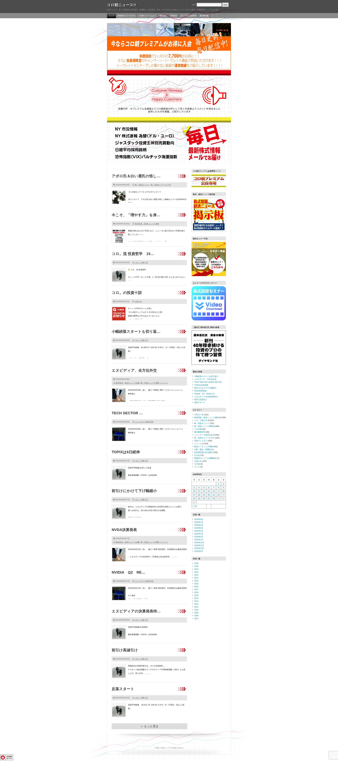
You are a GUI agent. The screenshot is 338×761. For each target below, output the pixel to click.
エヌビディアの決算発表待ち (206, 397)
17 (194, 495)
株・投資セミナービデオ (161, 185)
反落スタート (123, 689)
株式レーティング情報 (203, 446)
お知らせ (138, 301)
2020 (196, 581)
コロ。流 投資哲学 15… (133, 254)
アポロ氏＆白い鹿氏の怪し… (136, 176)
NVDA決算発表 (124, 530)
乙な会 (197, 455)
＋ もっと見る (149, 726)
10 (194, 491)
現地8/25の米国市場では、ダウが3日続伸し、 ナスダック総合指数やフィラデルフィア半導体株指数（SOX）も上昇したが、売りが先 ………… (156, 669)
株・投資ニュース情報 (150, 383)
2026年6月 (198, 525)
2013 (196, 601)
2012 (196, 604)
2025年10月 (199, 548)
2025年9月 (198, 551)
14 (214, 491)
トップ (111, 16)
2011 (196, 607)
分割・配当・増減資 (202, 449)
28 (214, 498)
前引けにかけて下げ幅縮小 (134, 491)
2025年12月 (199, 542)
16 (223, 491)
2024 (196, 569)
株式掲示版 (204, 16)
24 (194, 498)
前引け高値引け (125, 650)
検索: (194, 5)
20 (209, 495)
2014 (196, 598)
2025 (196, 566)
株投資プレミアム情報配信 (205, 458)
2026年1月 (198, 539)
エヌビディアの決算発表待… (136, 611)
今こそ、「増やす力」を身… (136, 215)
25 (199, 498)
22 (218, 495)
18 (199, 495)
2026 (196, 563)
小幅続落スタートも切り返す (206, 376)
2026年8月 (198, 519)
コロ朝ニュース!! (121, 5)
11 (199, 491)
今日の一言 (198, 414)
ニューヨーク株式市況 (144, 422)
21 (214, 495)
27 (209, 498)
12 (204, 491)
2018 (196, 586)
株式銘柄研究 (199, 432)
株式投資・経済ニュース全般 (147, 224)
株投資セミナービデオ (126, 16)
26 (204, 498)
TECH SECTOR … (127, 413)
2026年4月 (198, 531)
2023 (196, 572)
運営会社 (162, 16)
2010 (196, 610)
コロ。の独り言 (141, 262)
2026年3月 (198, 534)
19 (204, 495)
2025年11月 (199, 545)
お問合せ (173, 16)
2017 (196, 589)
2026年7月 (198, 522)
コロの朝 (198, 429)
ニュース (164, 383)
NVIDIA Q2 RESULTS (204, 394)
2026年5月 (198, 528)
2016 (196, 592)
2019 (196, 584)
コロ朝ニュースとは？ (147, 16)
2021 (196, 578)
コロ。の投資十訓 (127, 293)
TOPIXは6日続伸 (126, 452)
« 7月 (194, 506)
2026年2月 (198, 537)
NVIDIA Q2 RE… (128, 572)
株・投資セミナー (142, 185)
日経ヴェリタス (200, 441)
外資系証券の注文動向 (203, 452)
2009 (196, 613)
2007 (196, 618)
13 (209, 491)
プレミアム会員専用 (188, 16)
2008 (196, 616)
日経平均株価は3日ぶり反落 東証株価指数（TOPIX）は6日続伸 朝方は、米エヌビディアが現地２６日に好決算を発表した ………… (156, 475)
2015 (196, 595)
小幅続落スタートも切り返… (136, 331)
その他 (197, 464)
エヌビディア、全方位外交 (134, 370)
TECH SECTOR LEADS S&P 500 (208, 382)
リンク (197, 467)
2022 (196, 575)
